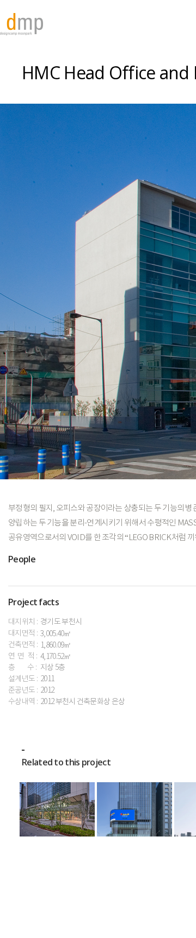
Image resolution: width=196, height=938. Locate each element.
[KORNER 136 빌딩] (134, 809)
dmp (22, 24)
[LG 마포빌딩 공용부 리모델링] (57, 809)
